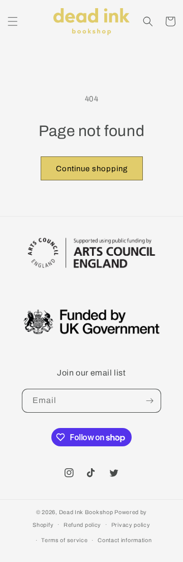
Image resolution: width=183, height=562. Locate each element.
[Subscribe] (149, 401)
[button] (13, 21)
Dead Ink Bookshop (86, 512)
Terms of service (64, 540)
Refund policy (82, 525)
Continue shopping (92, 169)
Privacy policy (130, 525)
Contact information (124, 540)
